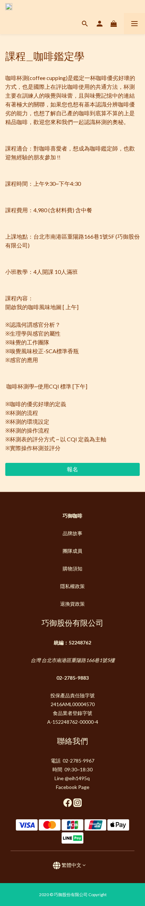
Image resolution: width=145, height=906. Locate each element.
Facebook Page (72, 787)
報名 (72, 469)
